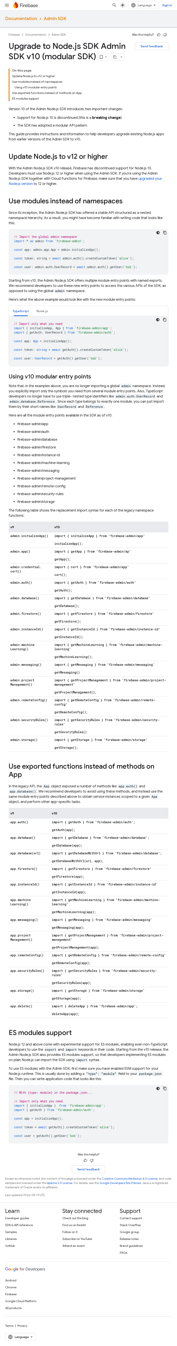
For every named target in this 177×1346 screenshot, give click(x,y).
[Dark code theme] (158, 232)
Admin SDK (55, 18)
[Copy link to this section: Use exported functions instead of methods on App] (26, 775)
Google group (129, 1232)
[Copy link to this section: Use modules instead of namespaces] (127, 201)
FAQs (123, 1253)
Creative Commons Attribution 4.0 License (130, 1179)
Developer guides (17, 1218)
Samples (11, 1232)
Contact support (131, 1218)
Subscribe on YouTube (77, 1239)
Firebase (14, 35)
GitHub (10, 1246)
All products (13, 1308)
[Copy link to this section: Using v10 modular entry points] (95, 377)
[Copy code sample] (164, 232)
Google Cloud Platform (20, 1301)
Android (10, 1280)
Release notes (129, 1239)
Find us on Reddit (74, 1225)
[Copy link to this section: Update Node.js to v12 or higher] (112, 157)
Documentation (21, 18)
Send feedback (152, 46)
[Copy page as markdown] (115, 57)
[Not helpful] (165, 35)
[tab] (21, 311)
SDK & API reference (19, 1225)
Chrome (10, 1287)
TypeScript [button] (21, 311)
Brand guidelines (131, 1246)
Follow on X (70, 1232)
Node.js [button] (42, 311)
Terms (9, 1325)
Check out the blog (75, 1218)
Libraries (11, 1239)
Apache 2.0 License (60, 1183)
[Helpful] (158, 35)
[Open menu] (7, 5)
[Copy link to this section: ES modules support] (76, 1033)
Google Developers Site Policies (120, 1183)
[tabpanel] (88, 341)
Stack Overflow (130, 1225)
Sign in (167, 5)
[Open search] (114, 5)
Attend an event (73, 1246)
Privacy (22, 1325)
